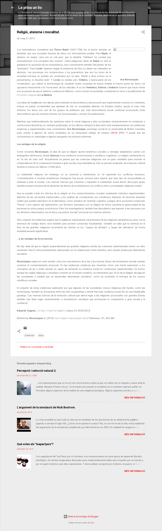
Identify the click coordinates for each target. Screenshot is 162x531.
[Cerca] (149, 8)
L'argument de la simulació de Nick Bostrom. (46, 407)
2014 (114, 132)
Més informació (134, 397)
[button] (143, 32)
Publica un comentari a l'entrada (36, 346)
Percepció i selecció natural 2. (36, 370)
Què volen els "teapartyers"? (35, 444)
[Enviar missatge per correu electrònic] (25, 329)
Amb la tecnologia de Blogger (83, 516)
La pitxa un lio (30, 7)
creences (29, 335)
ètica (41, 335)
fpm (92, 523)
